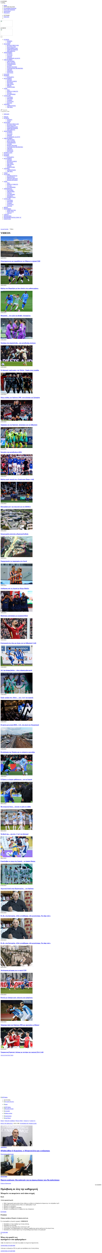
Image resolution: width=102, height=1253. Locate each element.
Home (5, 5)
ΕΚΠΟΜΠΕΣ (7, 208)
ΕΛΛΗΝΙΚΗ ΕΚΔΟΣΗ (10, 8)
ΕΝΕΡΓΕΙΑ (10, 71)
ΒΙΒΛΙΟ (9, 85)
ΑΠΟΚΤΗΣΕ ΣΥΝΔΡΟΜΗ (8, 1245)
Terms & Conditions (10, 1120)
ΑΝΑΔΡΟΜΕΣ (11, 194)
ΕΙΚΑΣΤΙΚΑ (10, 84)
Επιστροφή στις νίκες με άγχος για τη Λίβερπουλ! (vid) (18, 643)
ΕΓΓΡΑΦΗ (3, 1211)
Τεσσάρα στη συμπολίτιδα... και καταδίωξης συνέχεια (18, 343)
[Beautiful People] (8, 1108)
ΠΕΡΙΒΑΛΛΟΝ (8, 152)
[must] (5, 1104)
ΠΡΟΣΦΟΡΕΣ (7, 216)
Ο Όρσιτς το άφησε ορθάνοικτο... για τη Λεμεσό (16, 779)
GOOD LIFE (7, 95)
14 (6, 1055)
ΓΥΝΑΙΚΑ (10, 97)
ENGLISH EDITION (9, 9)
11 (2, 1055)
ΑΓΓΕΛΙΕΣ (7, 174)
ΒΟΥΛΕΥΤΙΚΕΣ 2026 (13, 45)
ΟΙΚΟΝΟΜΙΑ (11, 61)
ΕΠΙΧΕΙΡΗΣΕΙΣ (11, 64)
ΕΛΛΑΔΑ (9, 55)
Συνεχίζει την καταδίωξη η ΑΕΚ (11, 452)
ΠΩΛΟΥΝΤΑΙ (11, 177)
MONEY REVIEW (12, 67)
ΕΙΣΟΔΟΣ (6, 16)
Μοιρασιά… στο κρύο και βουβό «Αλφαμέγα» (16, 315)
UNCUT (9, 213)
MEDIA (6, 207)
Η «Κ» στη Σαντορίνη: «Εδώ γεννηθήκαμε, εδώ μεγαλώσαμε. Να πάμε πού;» (26, 916)
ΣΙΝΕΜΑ (9, 80)
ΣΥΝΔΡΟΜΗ (4, 1232)
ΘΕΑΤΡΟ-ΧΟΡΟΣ (12, 81)
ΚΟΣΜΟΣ (6, 75)
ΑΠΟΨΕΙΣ (7, 104)
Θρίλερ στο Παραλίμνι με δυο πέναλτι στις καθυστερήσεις (19, 288)
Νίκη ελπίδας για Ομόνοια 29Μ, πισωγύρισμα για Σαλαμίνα (20, 397)
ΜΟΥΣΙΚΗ (10, 82)
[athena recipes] (8, 1113)
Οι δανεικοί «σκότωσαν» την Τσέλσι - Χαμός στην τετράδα (20, 370)
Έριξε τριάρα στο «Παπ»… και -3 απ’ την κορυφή (17, 697)
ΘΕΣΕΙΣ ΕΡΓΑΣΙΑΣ (12, 180)
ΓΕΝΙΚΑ (9, 193)
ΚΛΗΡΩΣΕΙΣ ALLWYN (13, 58)
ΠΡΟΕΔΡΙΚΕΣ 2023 (12, 48)
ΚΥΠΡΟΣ (6, 39)
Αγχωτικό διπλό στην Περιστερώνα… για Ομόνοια (17, 888)
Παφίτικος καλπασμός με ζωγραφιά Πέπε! (14, 616)
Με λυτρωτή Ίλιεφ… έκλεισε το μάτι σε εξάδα (16, 807)
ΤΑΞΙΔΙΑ (9, 100)
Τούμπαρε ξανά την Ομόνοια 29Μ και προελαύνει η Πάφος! (20, 1025)
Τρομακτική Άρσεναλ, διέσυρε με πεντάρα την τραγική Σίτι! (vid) (22, 1052)
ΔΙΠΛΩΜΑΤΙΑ (11, 51)
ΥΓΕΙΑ (9, 42)
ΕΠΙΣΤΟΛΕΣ (7, 219)
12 (3, 1055)
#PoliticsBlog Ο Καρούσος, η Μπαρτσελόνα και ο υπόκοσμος (25, 1151)
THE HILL (10, 107)
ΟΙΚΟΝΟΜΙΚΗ (8, 59)
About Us (26, 1120)
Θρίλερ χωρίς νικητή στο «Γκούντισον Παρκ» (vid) (17, 479)
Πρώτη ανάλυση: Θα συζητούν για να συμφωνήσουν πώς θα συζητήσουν (30, 1180)
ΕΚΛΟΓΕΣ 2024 (11, 46)
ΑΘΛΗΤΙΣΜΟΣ (8, 52)
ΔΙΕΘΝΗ (9, 57)
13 (5, 1055)
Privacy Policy (19, 1120)
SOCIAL (9, 92)
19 (12, 1055)
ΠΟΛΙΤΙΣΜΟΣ (8, 78)
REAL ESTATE (11, 62)
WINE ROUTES (11, 210)
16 (8, 1055)
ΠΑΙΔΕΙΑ (9, 41)
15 (7, 1055)
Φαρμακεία (7, 12)
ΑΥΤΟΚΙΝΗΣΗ (11, 94)
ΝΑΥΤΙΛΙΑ (10, 72)
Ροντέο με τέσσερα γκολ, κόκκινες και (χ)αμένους (17, 997)
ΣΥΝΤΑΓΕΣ (10, 101)
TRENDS (9, 69)
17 (10, 1055)
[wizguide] (7, 1111)
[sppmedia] (4, 1097)
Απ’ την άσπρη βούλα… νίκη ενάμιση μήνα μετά (16, 670)
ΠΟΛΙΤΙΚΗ (7, 44)
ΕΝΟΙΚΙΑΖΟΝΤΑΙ (12, 175)
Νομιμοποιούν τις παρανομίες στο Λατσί (14, 561)
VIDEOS (6, 214)
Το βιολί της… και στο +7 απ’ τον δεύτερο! (15, 834)
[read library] (7, 1118)
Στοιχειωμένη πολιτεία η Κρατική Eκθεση (14, 534)
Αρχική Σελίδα (4, 229)
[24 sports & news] (9, 1101)
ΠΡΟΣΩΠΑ (10, 196)
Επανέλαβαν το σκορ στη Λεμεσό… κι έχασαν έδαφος (18, 861)
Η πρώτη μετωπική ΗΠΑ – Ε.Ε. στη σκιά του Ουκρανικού (20, 725)
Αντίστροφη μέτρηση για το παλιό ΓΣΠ (13, 970)
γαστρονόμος (7, 11)
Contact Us (32, 1120)
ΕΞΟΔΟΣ (9, 103)
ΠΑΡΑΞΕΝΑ (10, 77)
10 (1, 1055)
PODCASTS (10, 211)
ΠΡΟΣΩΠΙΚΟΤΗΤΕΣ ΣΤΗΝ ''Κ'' (12, 217)
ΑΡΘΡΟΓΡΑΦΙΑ (11, 105)
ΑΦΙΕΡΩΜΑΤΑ (8, 188)
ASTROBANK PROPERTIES (15, 68)
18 (11, 1055)
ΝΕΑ (8, 90)
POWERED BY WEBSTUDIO (28, 1123)
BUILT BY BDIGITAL (7, 1123)
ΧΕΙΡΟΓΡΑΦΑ (11, 87)
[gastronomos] (7, 1116)
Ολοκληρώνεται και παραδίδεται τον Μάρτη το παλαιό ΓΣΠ (20, 261)
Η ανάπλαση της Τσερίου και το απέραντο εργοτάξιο (18, 752)
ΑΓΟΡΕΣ (9, 65)
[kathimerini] (7, 1107)
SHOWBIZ (10, 98)
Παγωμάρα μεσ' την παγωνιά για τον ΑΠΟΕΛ (16, 506)
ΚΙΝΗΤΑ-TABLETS (12, 91)
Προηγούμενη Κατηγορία (7, 1154)
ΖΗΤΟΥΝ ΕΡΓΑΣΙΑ (12, 178)
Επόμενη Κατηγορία (6, 1183)
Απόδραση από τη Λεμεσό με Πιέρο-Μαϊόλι (15, 588)
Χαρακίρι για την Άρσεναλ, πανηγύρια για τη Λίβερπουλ (19, 425)
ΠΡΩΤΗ (6, 116)
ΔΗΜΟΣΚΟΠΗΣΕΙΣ (12, 49)
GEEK (5, 88)
